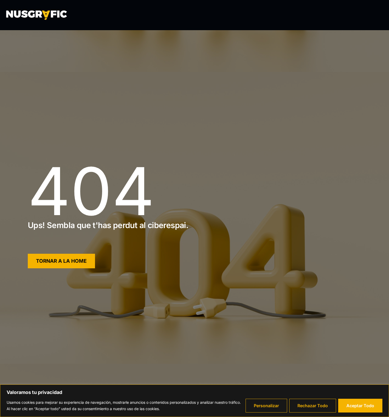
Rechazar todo (312, 405)
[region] (194, 400)
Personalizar (266, 405)
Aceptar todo (360, 405)
